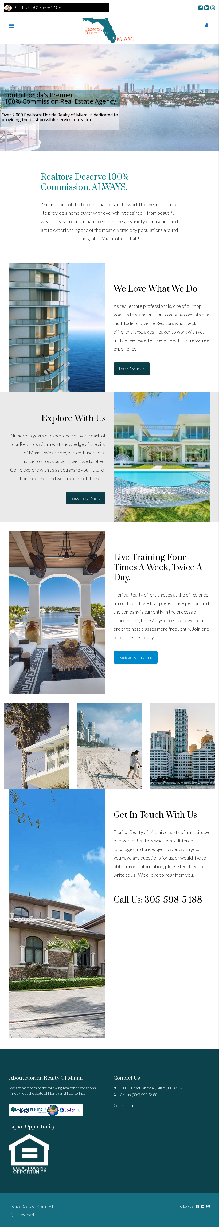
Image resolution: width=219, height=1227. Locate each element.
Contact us (123, 1105)
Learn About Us (131, 368)
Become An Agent (86, 498)
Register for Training (135, 657)
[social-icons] (200, 7)
